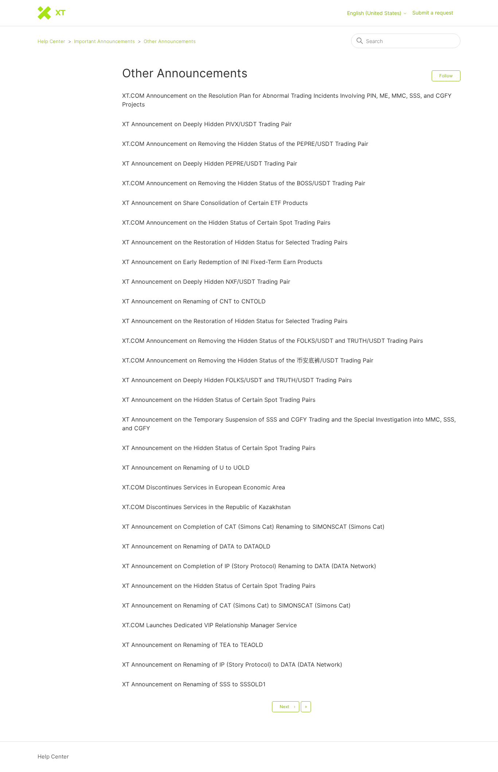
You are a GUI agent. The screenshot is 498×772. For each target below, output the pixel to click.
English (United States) (375, 13)
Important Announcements (104, 41)
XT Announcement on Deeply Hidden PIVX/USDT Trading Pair (207, 124)
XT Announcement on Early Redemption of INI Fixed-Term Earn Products (222, 261)
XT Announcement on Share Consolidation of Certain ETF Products (215, 202)
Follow (446, 75)
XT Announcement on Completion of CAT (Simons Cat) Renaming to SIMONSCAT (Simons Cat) (253, 526)
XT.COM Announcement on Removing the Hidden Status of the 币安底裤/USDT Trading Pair (247, 360)
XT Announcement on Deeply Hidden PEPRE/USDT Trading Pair (209, 163)
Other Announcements (170, 41)
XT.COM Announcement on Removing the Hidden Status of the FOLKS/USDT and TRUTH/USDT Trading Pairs (272, 340)
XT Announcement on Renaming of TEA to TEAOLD (192, 644)
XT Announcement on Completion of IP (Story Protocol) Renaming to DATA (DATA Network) (249, 566)
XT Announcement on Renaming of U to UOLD (186, 467)
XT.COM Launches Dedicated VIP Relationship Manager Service (209, 625)
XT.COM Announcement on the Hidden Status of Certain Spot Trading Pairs (226, 222)
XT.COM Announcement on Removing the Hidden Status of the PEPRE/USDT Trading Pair (245, 143)
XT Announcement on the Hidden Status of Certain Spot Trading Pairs (218, 399)
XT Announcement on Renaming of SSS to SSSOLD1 (193, 684)
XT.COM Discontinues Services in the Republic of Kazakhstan (206, 507)
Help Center (51, 41)
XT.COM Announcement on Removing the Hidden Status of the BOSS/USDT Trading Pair (243, 183)
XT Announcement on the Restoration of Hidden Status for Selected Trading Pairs (234, 242)
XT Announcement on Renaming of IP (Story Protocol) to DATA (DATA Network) (232, 664)
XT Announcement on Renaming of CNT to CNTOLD (194, 301)
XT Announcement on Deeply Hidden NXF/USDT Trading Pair (206, 281)
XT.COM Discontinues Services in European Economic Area (203, 487)
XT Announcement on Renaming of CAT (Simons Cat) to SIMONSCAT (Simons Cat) (236, 605)
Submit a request (432, 12)
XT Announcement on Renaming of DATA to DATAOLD (196, 546)
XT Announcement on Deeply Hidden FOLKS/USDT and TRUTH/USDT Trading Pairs (237, 380)
